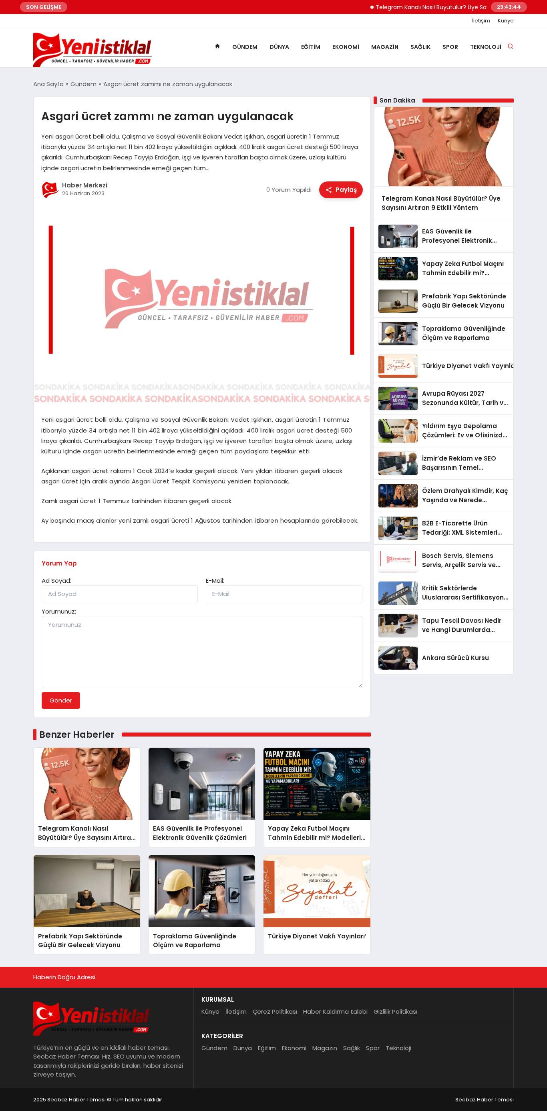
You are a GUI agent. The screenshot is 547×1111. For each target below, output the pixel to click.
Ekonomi (345, 47)
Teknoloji (485, 47)
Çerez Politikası (275, 1011)
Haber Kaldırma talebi (335, 1011)
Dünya (279, 47)
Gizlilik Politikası (395, 1011)
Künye (506, 20)
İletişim (481, 20)
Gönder (61, 700)
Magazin (384, 47)
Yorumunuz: (59, 611)
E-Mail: (215, 580)
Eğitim (310, 47)
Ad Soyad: (56, 580)
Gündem (244, 47)
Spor (450, 47)
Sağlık (420, 47)
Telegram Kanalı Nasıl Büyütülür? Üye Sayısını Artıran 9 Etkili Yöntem (448, 7)
